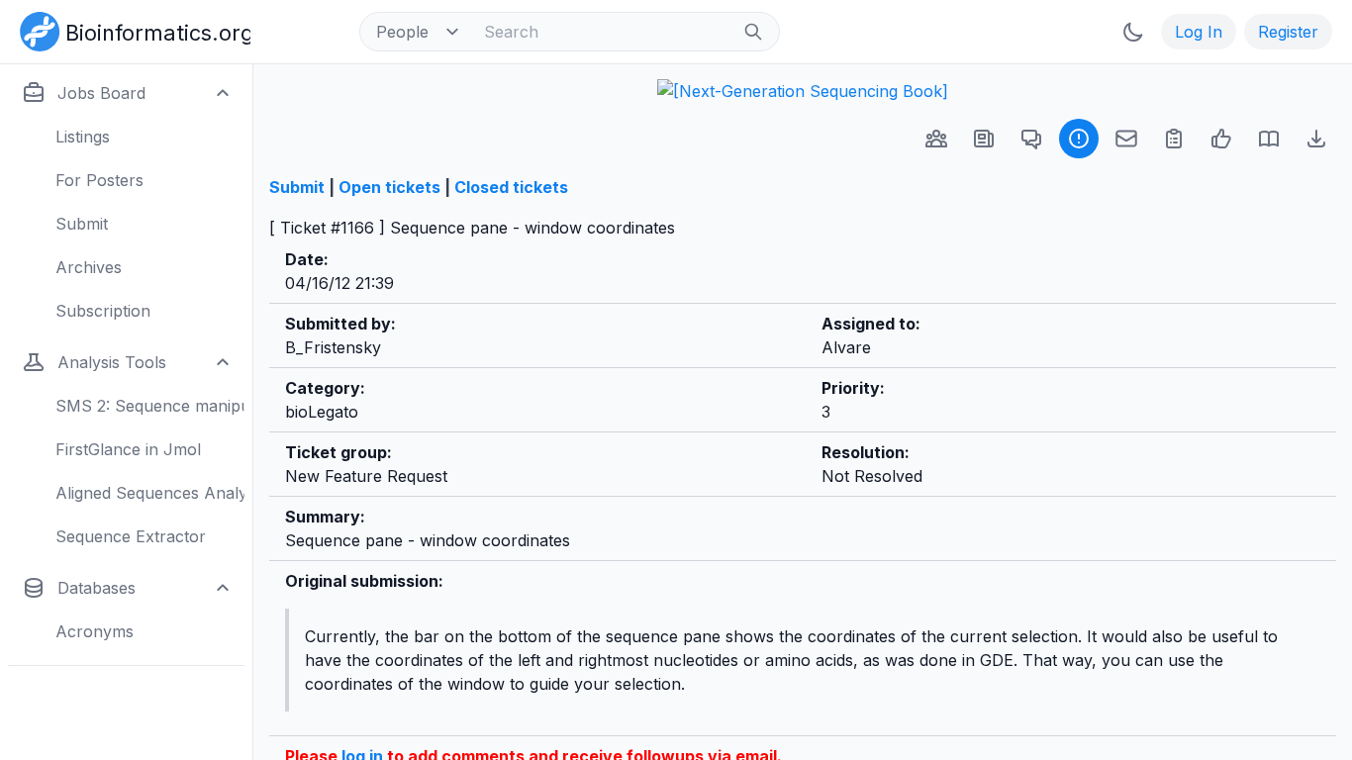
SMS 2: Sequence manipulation (149, 406)
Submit (81, 224)
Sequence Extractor (130, 536)
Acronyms (94, 631)
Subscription (102, 311)
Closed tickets (511, 187)
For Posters (99, 180)
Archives (88, 267)
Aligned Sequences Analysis (149, 493)
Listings (82, 136)
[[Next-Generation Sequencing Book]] (802, 91)
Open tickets (389, 187)
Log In (1198, 32)
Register (1288, 32)
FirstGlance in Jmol (128, 449)
